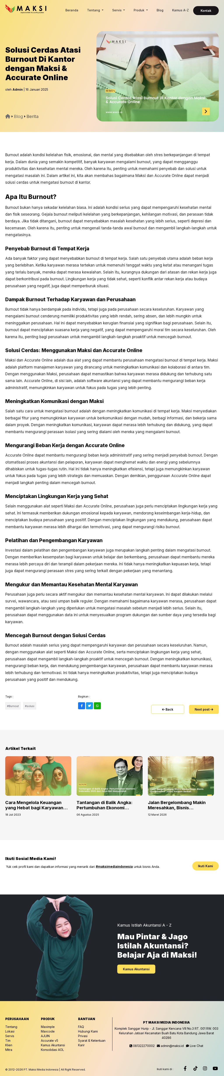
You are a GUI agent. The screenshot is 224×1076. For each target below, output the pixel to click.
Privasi (83, 1036)
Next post (202, 709)
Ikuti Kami (205, 866)
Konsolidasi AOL (52, 1050)
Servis (117, 10)
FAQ (81, 1027)
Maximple (48, 1027)
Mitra (8, 1050)
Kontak (206, 10)
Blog (160, 10)
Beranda (71, 10)
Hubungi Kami (88, 1031)
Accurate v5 (49, 1040)
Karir (81, 1045)
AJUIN (45, 1036)
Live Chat (196, 1046)
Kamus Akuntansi (136, 969)
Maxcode (48, 1031)
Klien (8, 1045)
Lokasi (9, 1031)
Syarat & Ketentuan (91, 1040)
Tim (7, 1040)
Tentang (94, 10)
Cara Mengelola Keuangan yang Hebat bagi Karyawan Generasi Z (34, 808)
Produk (139, 10)
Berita (32, 116)
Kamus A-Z (180, 10)
